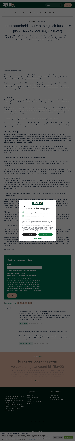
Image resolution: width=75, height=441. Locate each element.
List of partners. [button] (49, 225)
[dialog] (37, 220)
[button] (37, 219)
